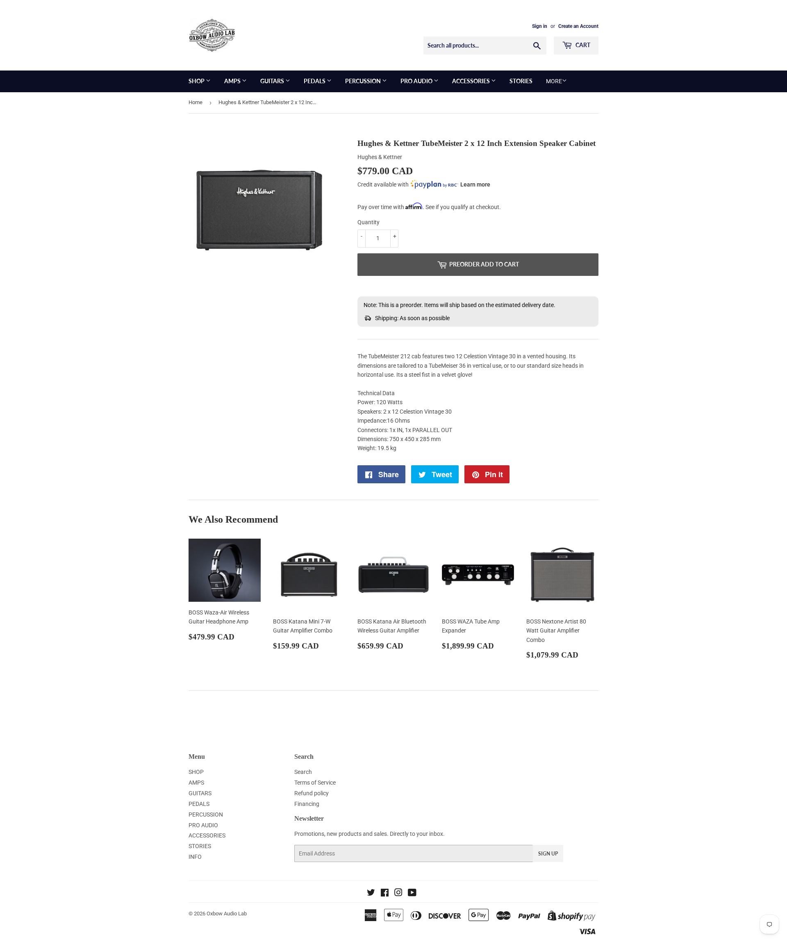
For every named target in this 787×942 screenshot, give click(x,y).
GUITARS (272, 80)
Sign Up (548, 854)
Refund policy (311, 793)
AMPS (233, 80)
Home (195, 102)
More (554, 81)
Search (303, 772)
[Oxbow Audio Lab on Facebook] (384, 893)
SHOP (197, 80)
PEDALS (315, 80)
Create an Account (578, 26)
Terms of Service (315, 782)
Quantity (368, 222)
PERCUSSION (363, 80)
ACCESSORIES (471, 80)
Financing (306, 804)
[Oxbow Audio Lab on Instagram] (398, 893)
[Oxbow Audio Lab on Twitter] (371, 893)
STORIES (521, 80)
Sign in (539, 26)
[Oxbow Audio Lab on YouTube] (412, 893)
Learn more (475, 184)
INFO (195, 856)
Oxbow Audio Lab (227, 913)
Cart (582, 44)
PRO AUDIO (417, 80)
